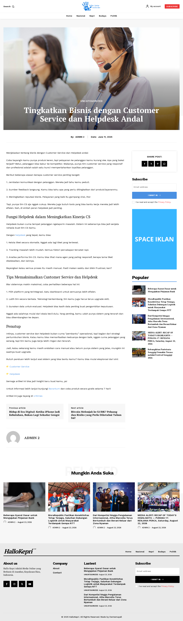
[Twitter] (151, 164)
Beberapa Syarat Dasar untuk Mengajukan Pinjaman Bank (162, 290)
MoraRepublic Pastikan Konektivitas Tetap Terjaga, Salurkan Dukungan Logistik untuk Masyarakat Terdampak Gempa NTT (161, 304)
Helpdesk (14, 374)
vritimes (38, 396)
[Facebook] (144, 164)
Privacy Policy (164, 202)
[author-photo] (5, 522)
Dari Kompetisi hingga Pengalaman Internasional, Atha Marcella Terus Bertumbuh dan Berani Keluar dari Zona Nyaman (162, 321)
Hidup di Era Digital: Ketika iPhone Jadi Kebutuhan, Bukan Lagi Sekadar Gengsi (34, 413)
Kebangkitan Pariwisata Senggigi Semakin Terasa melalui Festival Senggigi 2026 (160, 353)
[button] (9, 6)
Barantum (54, 388)
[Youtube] (30, 584)
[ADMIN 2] (13, 438)
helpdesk (20, 235)
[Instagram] (14, 584)
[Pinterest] (158, 164)
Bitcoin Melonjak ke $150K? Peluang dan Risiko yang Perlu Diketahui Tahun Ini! (96, 415)
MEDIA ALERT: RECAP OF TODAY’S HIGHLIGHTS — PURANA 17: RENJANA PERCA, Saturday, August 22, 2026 (162, 338)
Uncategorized (91, 101)
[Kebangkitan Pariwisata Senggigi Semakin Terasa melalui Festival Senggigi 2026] (138, 352)
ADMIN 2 (79, 137)
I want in (153, 195)
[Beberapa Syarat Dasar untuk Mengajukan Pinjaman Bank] (138, 290)
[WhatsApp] (164, 164)
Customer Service (19, 366)
